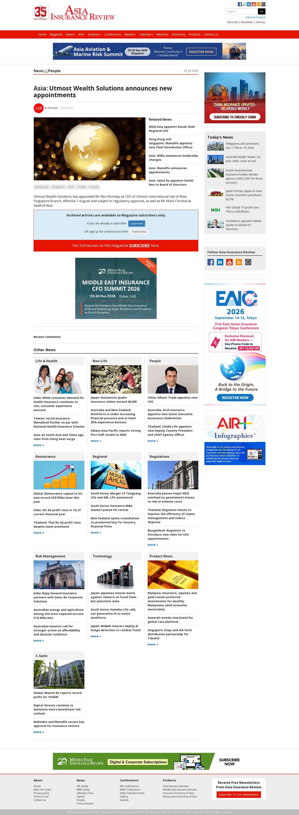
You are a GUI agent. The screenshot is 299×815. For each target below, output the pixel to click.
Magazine (56, 34)
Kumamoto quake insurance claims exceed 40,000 (114, 400)
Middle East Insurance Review (179, 789)
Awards (129, 34)
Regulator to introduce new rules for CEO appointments (168, 534)
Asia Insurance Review (175, 786)
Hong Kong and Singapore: (160, 141)
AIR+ (82, 34)
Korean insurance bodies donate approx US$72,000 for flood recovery (244, 176)
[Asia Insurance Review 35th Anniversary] (74, 12)
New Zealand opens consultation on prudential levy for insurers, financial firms (115, 522)
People (54, 70)
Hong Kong (41, 187)
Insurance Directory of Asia (178, 793)
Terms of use (41, 796)
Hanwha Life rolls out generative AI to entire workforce (113, 614)
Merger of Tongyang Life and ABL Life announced (116, 495)
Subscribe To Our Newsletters (239, 794)
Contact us (40, 800)
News (69, 34)
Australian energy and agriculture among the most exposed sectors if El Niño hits (59, 614)
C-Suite (81, 187)
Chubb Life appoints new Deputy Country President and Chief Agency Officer (170, 431)
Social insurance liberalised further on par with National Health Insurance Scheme (59, 422)
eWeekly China (85, 793)
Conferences (112, 34)
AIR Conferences (129, 786)
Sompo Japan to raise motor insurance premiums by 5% (244, 195)
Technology (102, 556)
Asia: (41, 88)
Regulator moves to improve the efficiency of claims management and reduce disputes (171, 516)
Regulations (159, 456)
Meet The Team (42, 789)
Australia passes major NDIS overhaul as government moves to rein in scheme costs (171, 497)
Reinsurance (46, 456)
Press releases (85, 803)
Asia (70, 187)
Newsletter (247, 22)
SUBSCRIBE (139, 245)
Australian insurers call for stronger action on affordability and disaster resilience (57, 630)
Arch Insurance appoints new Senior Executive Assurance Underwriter (170, 414)
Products (195, 34)
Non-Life (100, 361)
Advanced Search (255, 17)
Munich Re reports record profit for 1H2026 (58, 695)
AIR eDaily (82, 786)
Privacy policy (41, 793)
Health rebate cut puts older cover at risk (243, 159)
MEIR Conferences (130, 789)
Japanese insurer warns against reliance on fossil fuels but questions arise (113, 597)
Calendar (145, 34)
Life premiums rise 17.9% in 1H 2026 (242, 146)
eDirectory (179, 34)
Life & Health (46, 361)
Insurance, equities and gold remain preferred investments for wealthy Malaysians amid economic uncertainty (172, 601)
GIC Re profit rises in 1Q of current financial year (57, 512)
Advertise (162, 34)
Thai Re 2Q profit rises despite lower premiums (57, 524)
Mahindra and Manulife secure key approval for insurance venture (59, 724)
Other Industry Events (132, 793)
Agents (81, 796)
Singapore (58, 187)
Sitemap (260, 22)
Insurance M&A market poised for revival (111, 508)
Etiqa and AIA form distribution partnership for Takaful (170, 634)
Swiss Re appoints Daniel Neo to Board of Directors (171, 182)
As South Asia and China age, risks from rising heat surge (59, 437)
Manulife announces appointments (168, 170)
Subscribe (232, 22)
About (37, 786)
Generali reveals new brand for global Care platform (170, 620)
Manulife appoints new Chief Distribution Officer (171, 145)
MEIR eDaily (83, 789)
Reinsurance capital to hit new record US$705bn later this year (58, 498)
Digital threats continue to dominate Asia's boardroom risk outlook (57, 709)
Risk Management (50, 556)
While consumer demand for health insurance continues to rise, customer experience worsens (59, 404)
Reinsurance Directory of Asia (180, 796)
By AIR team (51, 108)
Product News (161, 556)
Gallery (124, 796)
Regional (100, 456)
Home (42, 34)
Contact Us (211, 34)
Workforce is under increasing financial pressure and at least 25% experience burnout (113, 416)
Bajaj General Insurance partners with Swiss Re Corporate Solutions (58, 597)
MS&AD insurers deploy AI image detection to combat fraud (116, 628)
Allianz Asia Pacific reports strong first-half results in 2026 (116, 433)
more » (39, 445)
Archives (93, 34)
